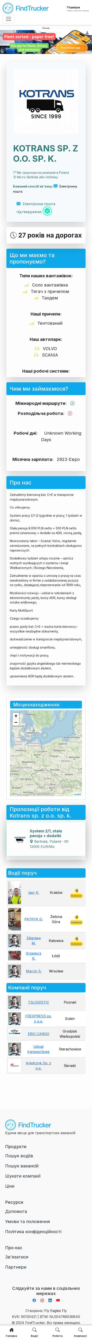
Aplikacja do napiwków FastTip (46, 1283)
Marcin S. (34, 971)
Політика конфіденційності (33, 1231)
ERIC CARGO (38, 1034)
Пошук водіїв (19, 1155)
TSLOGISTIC (38, 1002)
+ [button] (16, 716)
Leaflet (77, 794)
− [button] (16, 722)
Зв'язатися (16, 1257)
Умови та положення (27, 1221)
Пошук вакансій (22, 1165)
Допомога (16, 1211)
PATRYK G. (33, 919)
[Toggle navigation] (9, 19)
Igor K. (33, 892)
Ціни (9, 1186)
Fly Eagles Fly (55, 1311)
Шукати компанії (22, 1176)
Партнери (15, 1267)
